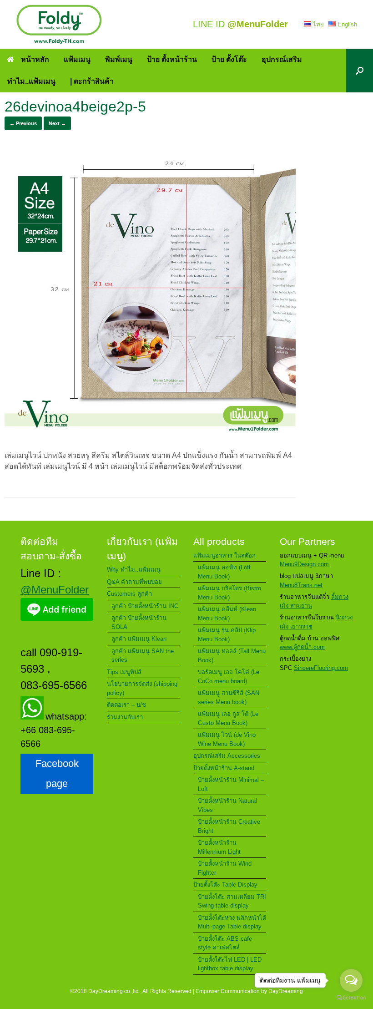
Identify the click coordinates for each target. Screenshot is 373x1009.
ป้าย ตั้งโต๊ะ (229, 59)
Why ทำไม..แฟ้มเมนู (134, 569)
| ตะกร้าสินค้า (92, 81)
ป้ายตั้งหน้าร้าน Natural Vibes (227, 805)
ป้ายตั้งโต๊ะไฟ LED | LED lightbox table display (230, 964)
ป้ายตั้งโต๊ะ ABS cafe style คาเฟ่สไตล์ (225, 943)
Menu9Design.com (304, 564)
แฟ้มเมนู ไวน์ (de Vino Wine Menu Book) (227, 739)
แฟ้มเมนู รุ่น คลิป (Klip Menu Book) (227, 635)
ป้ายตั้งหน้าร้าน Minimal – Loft (231, 784)
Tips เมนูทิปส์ (124, 672)
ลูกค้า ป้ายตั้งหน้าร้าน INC (144, 606)
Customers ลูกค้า (129, 593)
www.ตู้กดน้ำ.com (302, 647)
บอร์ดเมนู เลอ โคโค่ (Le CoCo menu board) (228, 676)
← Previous (23, 123)
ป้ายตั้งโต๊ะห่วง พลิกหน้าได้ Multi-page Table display (232, 922)
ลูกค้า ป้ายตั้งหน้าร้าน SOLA (138, 622)
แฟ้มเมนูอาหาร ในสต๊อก (224, 555)
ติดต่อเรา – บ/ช (126, 704)
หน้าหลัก (35, 59)
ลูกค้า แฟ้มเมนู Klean (138, 638)
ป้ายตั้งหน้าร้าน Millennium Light (219, 847)
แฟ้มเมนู (77, 59)
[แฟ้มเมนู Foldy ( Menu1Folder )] (59, 24)
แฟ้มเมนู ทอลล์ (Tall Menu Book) (232, 656)
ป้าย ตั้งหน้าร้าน (172, 59)
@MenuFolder (54, 589)
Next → (57, 123)
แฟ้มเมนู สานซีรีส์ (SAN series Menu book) (228, 697)
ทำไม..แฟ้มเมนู (31, 81)
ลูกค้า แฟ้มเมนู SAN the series (142, 656)
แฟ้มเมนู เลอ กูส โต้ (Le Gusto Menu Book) (228, 718)
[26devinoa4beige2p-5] (150, 437)
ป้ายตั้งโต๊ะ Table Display (225, 884)
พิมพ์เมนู (118, 59)
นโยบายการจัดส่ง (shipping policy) (142, 688)
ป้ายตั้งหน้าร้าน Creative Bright (229, 826)
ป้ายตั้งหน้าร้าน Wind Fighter (225, 868)
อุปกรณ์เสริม (282, 59)
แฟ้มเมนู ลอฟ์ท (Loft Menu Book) (224, 572)
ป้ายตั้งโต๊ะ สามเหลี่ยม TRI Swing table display (232, 901)
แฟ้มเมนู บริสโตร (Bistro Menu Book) (229, 593)
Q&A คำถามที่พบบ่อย (134, 581)
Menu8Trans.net (301, 585)
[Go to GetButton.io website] (351, 999)
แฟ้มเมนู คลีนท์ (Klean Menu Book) (227, 614)
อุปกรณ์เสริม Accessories (226, 755)
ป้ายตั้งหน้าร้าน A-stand (223, 768)
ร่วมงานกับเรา (125, 717)
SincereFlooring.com (321, 667)
